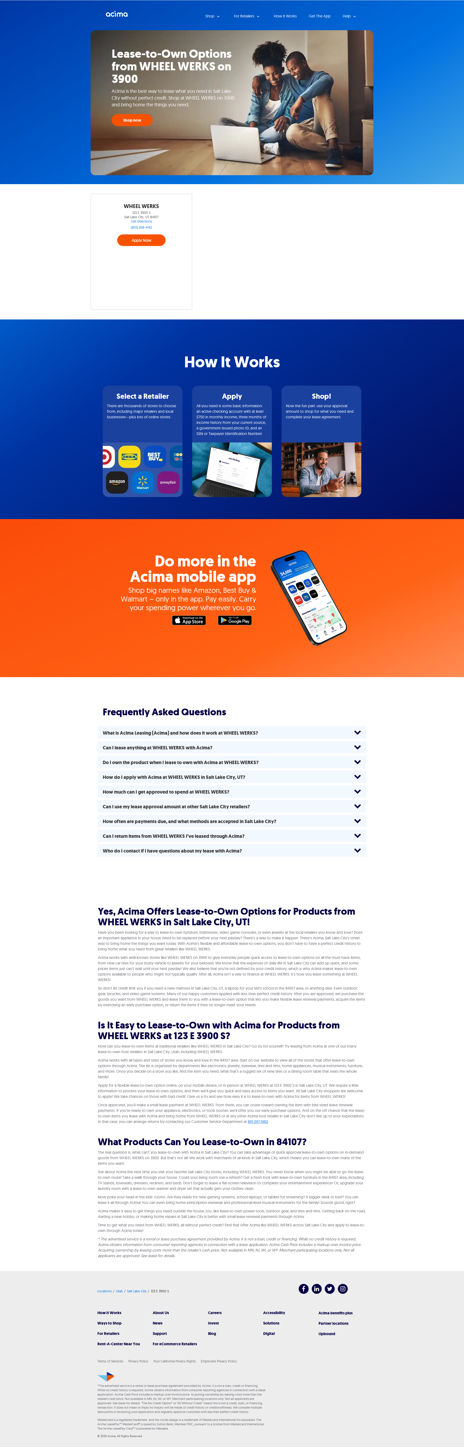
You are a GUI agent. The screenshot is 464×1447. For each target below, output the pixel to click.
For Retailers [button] (244, 16)
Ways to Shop (109, 1323)
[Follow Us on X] (327, 1292)
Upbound (327, 1333)
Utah (119, 1291)
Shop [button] (210, 16)
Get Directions (141, 221)
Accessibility (274, 1312)
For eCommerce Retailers (175, 1343)
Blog (212, 1333)
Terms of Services (110, 1361)
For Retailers (108, 1333)
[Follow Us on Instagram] (340, 1292)
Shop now (132, 120)
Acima (117, 16)
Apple (191, 621)
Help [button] (347, 16)
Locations (104, 1291)
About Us (161, 1312)
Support (160, 1333)
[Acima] (105, 1377)
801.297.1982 (258, 1121)
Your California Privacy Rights (174, 1361)
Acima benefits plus (336, 1313)
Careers (215, 1312)
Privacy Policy (138, 1361)
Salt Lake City (136, 1291)
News (157, 1323)
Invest (213, 1323)
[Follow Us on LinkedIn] (314, 1292)
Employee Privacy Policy (219, 1361)
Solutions (271, 1323)
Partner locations (333, 1323)
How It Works (109, 1312)
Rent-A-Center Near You (118, 1343)
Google (237, 621)
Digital (269, 1333)
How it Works (285, 16)
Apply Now (141, 240)
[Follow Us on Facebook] (301, 1292)
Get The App (320, 16)
